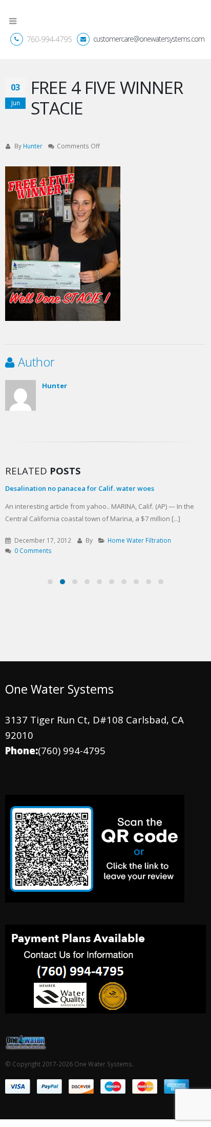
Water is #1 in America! (110, 496)
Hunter (33, 153)
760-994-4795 (49, 47)
